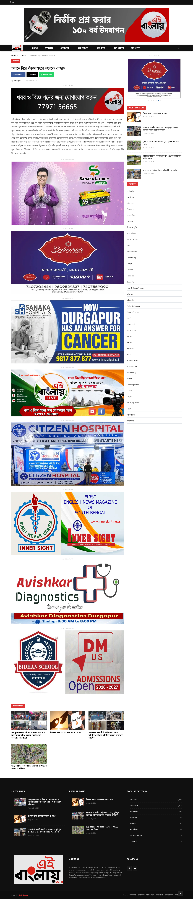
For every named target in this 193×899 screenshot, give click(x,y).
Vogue (129, 386)
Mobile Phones (133, 302)
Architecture (132, 241)
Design (129, 253)
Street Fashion (132, 350)
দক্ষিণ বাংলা (83, 48)
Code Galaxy (23, 895)
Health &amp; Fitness (135, 277)
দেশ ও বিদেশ (119, 48)
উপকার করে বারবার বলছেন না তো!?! (155, 103)
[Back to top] (180, 893)
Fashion (130, 259)
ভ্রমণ (128, 235)
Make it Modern (133, 296)
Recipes (130, 332)
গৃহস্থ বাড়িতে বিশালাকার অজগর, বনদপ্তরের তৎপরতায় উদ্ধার (161, 133)
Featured (130, 265)
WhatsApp (47, 74)
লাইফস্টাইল (131, 404)
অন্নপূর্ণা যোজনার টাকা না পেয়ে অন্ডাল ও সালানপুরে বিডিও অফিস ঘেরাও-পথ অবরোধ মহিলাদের (44, 802)
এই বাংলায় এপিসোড (133, 392)
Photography (132, 320)
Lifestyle (130, 290)
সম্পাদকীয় (49, 48)
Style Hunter (132, 356)
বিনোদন (129, 398)
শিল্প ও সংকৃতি (132, 217)
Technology (131, 362)
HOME (35, 48)
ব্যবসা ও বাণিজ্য (132, 229)
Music (129, 308)
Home (13, 56)
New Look (131, 314)
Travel (129, 368)
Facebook (19, 74)
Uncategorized (133, 374)
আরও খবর (135, 48)
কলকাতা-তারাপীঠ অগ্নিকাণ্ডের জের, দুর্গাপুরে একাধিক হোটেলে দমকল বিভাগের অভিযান (161, 119)
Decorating (131, 247)
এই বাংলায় (22, 56)
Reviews (130, 338)
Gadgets (130, 271)
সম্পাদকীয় (130, 181)
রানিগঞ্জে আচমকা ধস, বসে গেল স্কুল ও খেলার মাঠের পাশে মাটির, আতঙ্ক (162, 147)
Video (129, 380)
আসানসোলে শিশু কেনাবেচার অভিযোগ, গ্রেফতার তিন (160, 160)
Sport (129, 344)
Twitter (32, 74)
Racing (129, 326)
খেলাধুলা (130, 211)
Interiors (130, 284)
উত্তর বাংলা (101, 48)
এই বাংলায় (64, 48)
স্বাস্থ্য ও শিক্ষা (131, 223)
